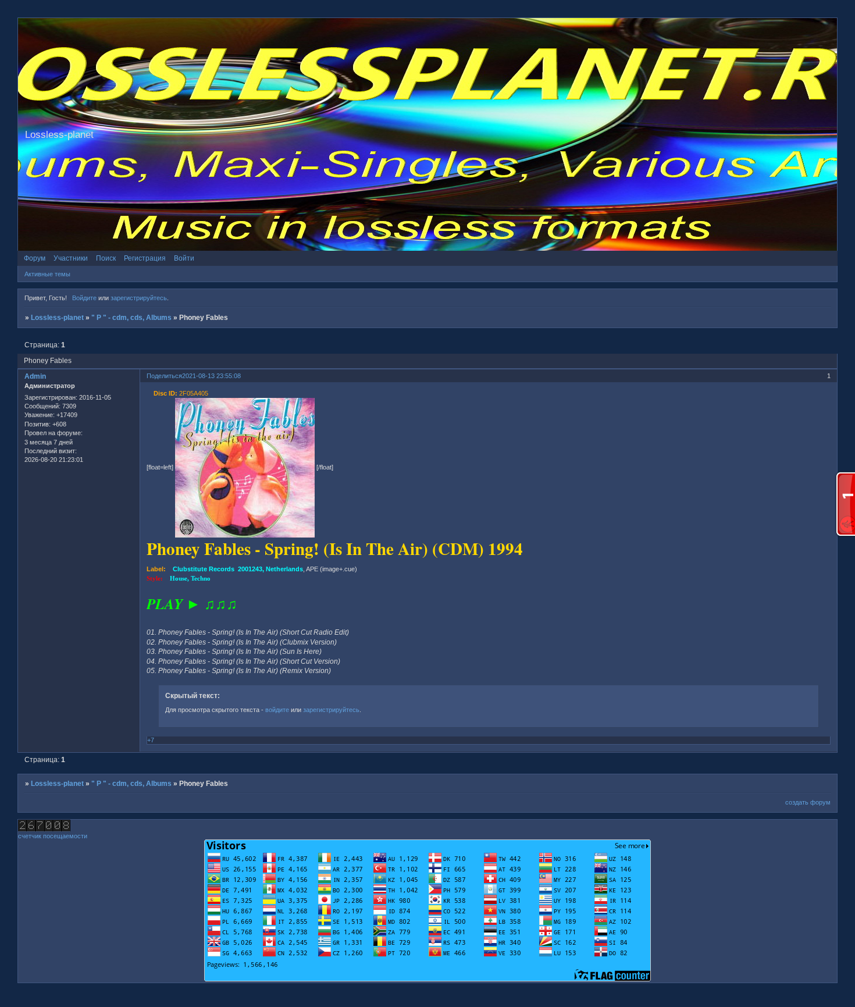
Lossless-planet (57, 318)
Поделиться (164, 375)
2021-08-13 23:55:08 (211, 375)
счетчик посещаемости (52, 835)
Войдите (84, 297)
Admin (35, 376)
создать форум (808, 802)
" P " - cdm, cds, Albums (131, 318)
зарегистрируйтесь (139, 297)
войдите (277, 709)
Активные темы (47, 274)
